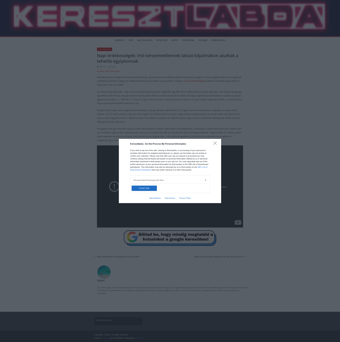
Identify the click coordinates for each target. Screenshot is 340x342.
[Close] (215, 144)
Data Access (170, 198)
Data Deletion (155, 198)
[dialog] (170, 171)
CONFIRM (144, 188)
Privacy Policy (185, 198)
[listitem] (170, 180)
